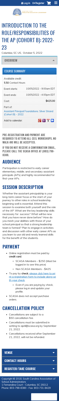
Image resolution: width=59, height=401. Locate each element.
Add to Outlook (52, 120)
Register (39, 3)
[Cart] (49, 4)
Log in (27, 3)
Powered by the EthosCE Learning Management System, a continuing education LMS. (44, 397)
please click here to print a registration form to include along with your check (32, 277)
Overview (10, 60)
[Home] (29, 11)
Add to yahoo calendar (44, 120)
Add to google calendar (39, 120)
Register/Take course (20, 368)
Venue (8, 352)
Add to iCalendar (48, 120)
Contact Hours (15, 360)
